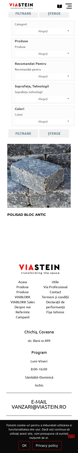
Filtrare (23, 13)
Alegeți (43, 31)
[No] (71, 436)
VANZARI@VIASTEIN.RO (39, 407)
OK (24, 445)
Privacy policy (47, 445)
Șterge (54, 13)
